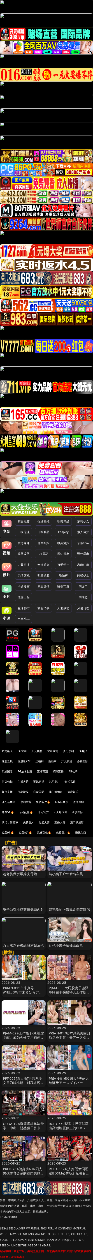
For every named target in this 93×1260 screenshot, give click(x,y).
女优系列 (43, 565)
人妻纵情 (63, 608)
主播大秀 (23, 782)
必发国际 (38, 792)
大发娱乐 (73, 792)
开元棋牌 (36, 751)
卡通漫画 (24, 586)
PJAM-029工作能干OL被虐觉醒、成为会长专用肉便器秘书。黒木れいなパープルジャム (23, 1039)
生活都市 (24, 608)
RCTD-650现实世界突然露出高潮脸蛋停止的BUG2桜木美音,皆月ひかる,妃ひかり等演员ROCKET (69, 1130)
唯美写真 (63, 586)
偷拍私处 (70, 782)
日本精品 (43, 532)
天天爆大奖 (60, 812)
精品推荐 (24, 521)
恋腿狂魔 (83, 565)
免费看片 (28, 822)
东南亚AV (83, 543)
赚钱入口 (80, 832)
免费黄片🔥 (63, 832)
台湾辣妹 (24, 543)
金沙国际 (77, 812)
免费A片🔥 (25, 832)
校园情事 (43, 608)
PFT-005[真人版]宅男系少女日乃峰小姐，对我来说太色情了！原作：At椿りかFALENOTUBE (23, 1085)
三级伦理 (24, 532)
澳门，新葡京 (10, 822)
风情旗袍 (24, 575)
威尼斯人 (7, 751)
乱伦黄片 (54, 782)
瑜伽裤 (63, 575)
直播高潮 (42, 771)
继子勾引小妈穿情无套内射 (23, 909)
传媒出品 (24, 597)
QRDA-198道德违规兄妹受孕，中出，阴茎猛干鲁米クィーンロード (23, 1127)
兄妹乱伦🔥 (44, 832)
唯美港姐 (63, 543)
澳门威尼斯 (77, 822)
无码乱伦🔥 (26, 812)
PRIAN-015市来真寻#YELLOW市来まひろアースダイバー (22, 992)
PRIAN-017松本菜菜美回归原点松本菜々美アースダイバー (69, 1037)
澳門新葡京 (9, 802)
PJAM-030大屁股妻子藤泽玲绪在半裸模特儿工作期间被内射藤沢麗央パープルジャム (69, 994)
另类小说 (24, 619)
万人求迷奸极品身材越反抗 (23, 945)
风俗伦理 (83, 608)
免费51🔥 (8, 812)
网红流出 (63, 554)
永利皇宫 (25, 802)
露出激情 (43, 586)
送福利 (39, 761)
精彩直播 (58, 771)
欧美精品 (63, 521)
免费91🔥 (8, 832)
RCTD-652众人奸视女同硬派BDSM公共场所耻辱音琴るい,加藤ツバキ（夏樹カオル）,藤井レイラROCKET (69, 1175)
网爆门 (83, 586)
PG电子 (83, 751)
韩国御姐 (43, 543)
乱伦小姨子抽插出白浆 (66, 945)
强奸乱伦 (43, 521)
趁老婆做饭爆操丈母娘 (20, 874)
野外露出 (83, 554)
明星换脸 (43, 575)
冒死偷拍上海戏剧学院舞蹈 (69, 909)
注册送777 (24, 761)
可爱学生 (63, 565)
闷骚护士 (83, 575)
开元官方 (43, 812)
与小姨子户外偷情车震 (66, 874)
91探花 (43, 554)
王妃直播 (38, 782)
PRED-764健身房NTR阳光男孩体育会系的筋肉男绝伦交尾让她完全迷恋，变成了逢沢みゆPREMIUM (23, 1175)
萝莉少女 (83, 521)
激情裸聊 (78, 802)
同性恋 (83, 597)
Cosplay (63, 532)
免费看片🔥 (43, 802)
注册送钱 (7, 761)
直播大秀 (59, 822)
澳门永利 (68, 751)
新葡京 (52, 761)
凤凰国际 (7, 771)
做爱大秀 (44, 822)
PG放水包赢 (25, 771)
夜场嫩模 (23, 792)
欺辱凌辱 (24, 554)
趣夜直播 (7, 792)
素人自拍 (83, 532)
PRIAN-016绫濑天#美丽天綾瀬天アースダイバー (69, 1080)
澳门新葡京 (56, 792)
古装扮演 (24, 565)
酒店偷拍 (7, 782)
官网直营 (52, 751)
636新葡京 (61, 802)
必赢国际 (82, 761)
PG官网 (22, 751)
